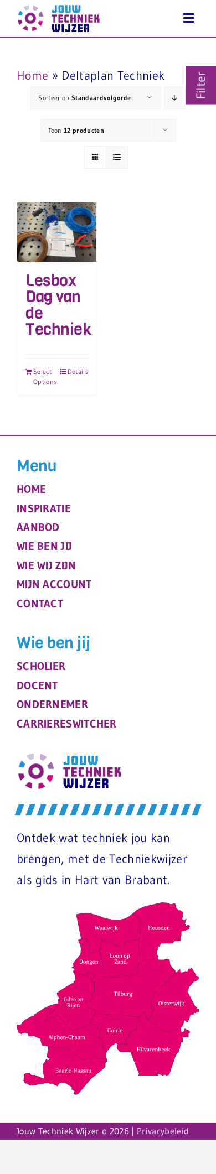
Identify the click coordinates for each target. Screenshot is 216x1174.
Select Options (44, 376)
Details (78, 371)
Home (32, 75)
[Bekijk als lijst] (117, 157)
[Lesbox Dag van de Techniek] (56, 232)
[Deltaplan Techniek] (188, 18)
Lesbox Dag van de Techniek (58, 304)
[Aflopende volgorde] (175, 97)
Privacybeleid (163, 1130)
